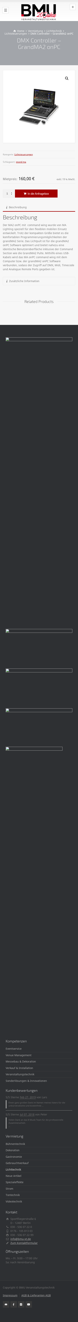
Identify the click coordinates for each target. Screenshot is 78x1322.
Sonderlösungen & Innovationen (26, 1081)
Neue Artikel (13, 1176)
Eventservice (14, 1048)
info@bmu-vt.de (20, 1239)
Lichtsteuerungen (23, 154)
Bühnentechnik (15, 1144)
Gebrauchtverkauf (17, 1163)
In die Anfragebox (38, 193)
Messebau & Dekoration (21, 1061)
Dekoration (13, 1150)
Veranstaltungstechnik (20, 1074)
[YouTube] (29, 1304)
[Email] (6, 1304)
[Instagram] (21, 1304)
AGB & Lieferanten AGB (36, 1295)
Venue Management (18, 1055)
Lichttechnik (13, 1169)
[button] (66, 78)
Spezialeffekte (14, 1182)
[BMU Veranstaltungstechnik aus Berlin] (39, 10)
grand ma (21, 162)
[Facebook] (13, 1304)
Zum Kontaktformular (24, 1243)
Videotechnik (14, 1201)
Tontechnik (13, 1195)
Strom (9, 1188)
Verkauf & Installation (19, 1068)
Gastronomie (14, 1156)
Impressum (10, 1295)
